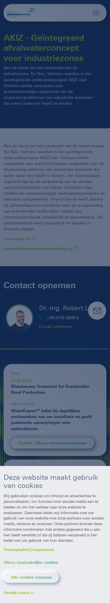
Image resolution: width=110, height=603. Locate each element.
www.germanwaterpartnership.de (38, 248)
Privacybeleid (16, 549)
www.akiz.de (17, 238)
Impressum (43, 549)
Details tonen (16, 592)
